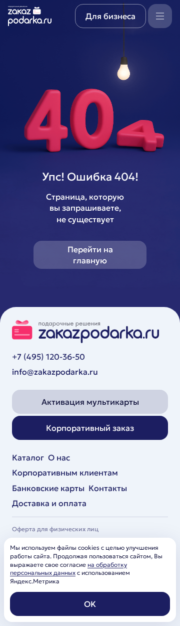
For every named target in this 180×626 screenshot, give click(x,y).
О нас (59, 457)
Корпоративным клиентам (65, 472)
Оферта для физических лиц (55, 529)
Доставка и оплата (49, 503)
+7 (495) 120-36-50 (48, 357)
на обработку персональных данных (68, 569)
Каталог (28, 457)
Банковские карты (48, 488)
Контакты (107, 488)
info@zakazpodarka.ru (55, 372)
